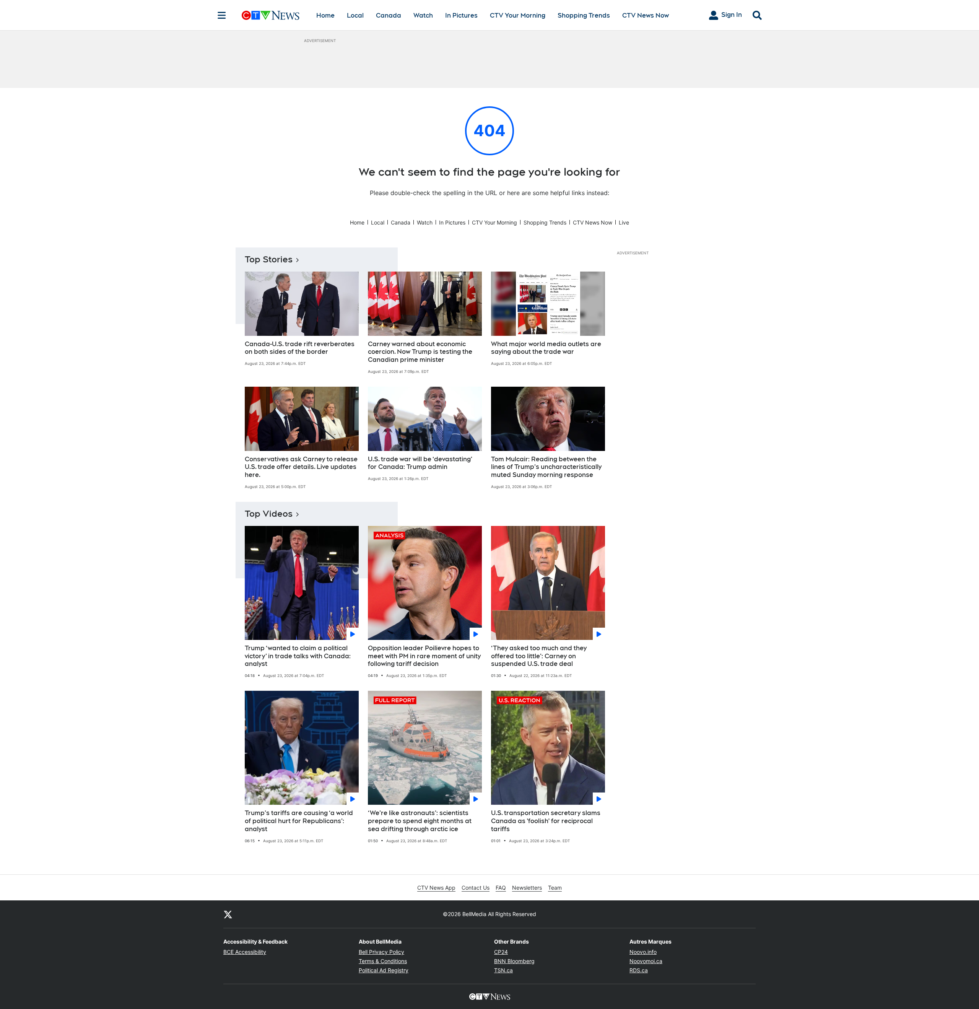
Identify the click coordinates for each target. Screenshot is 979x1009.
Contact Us (476, 887)
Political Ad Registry (383, 970)
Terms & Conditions (383, 961)
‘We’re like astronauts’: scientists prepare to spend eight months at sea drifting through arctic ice (420, 821)
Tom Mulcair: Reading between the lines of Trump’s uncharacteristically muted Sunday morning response (546, 467)
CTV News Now (645, 15)
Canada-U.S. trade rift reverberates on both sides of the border (300, 348)
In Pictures (461, 15)
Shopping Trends (584, 15)
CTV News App (436, 887)
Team (555, 887)
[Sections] (221, 15)
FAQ (501, 887)
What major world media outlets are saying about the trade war (546, 348)
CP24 (501, 952)
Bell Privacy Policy (381, 952)
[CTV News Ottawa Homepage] (270, 15)
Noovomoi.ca (645, 961)
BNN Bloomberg (514, 961)
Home (325, 15)
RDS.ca (638, 970)
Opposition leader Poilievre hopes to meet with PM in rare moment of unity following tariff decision (424, 656)
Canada (388, 15)
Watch (423, 15)
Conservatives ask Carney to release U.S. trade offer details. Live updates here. (301, 467)
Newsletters (527, 887)
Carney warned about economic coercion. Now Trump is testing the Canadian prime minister (420, 352)
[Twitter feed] (228, 914)
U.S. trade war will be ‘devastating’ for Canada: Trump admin (420, 463)
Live (624, 222)
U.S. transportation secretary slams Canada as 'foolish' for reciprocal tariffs (545, 821)
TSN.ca (503, 970)
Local (355, 15)
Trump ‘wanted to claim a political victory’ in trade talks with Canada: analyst (298, 656)
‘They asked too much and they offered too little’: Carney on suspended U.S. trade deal (539, 656)
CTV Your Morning (517, 15)
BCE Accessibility (244, 952)
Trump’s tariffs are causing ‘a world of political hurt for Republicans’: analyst (299, 821)
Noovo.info (643, 952)
